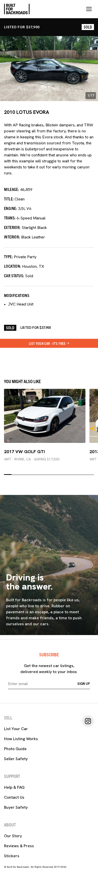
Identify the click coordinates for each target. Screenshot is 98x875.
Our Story (13, 835)
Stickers (11, 855)
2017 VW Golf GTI (24, 451)
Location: (12, 265)
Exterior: (12, 227)
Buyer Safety (16, 807)
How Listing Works (21, 738)
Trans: (10, 217)
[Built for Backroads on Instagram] (88, 721)
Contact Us (14, 797)
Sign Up (83, 684)
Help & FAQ (14, 787)
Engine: (10, 208)
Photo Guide (15, 748)
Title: (9, 198)
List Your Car (16, 728)
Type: (8, 256)
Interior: (12, 236)
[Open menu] (89, 9)
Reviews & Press (19, 845)
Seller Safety (16, 758)
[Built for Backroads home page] (17, 9)
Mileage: (11, 189)
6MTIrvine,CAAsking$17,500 (32, 459)
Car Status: (14, 275)
